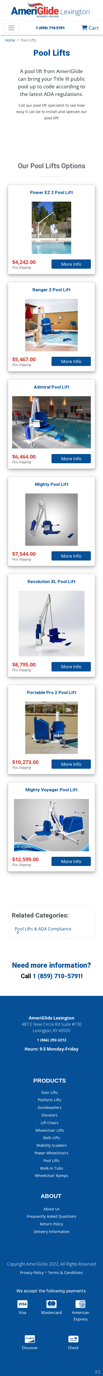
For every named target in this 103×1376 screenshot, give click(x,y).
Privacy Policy (32, 1272)
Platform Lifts (49, 1099)
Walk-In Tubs (51, 1168)
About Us (52, 1208)
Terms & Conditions (65, 1272)
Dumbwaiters (50, 1107)
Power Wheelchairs (51, 1152)
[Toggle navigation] (11, 28)
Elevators (49, 1115)
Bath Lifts (51, 1137)
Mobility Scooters (51, 1145)
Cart (93, 27)
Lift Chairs (50, 1122)
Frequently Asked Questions (51, 1216)
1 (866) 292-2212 (51, 1039)
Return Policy (51, 1223)
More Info (71, 264)
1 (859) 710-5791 (57, 976)
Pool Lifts (51, 1160)
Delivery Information (52, 1231)
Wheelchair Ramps (51, 1175)
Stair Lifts (49, 1092)
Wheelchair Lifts (49, 1130)
